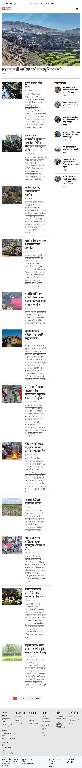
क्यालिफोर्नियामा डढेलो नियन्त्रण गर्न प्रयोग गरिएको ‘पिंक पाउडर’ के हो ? (35, 299)
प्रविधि (44, 729)
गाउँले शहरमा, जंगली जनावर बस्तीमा (32, 191)
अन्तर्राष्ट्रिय (46, 736)
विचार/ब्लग (18, 717)
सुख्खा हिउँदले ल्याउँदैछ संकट (33, 501)
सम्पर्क (71, 724)
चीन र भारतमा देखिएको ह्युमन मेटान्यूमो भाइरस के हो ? (35, 543)
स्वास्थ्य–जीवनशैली (45, 718)
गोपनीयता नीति (74, 720)
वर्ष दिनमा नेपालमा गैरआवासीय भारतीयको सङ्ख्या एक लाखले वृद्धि (35, 392)
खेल (43, 732)
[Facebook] (3, 3)
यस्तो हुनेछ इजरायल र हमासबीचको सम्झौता (35, 244)
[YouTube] (10, 3)
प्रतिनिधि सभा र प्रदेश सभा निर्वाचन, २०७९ (61, 725)
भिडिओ (17, 720)
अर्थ (30, 717)
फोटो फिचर (18, 724)
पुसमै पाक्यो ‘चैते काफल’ (33, 85)
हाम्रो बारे (72, 717)
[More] (79, 83)
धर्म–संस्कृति (46, 722)
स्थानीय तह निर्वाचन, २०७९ (61, 718)
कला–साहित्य (46, 726)
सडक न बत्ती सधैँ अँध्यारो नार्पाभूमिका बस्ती (32, 69)
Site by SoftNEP (6, 765)
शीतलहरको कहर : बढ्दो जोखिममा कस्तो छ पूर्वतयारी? (35, 447)
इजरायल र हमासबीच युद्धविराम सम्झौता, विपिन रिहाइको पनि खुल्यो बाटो (35, 143)
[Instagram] (14, 3)
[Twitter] (7, 3)
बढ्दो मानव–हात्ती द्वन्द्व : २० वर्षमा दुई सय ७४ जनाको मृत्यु (35, 649)
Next (37, 698)
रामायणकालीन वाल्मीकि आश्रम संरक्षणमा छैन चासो (35, 593)
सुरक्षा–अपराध (33, 724)
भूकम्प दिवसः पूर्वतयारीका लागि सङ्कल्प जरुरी (34, 334)
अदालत (31, 720)
